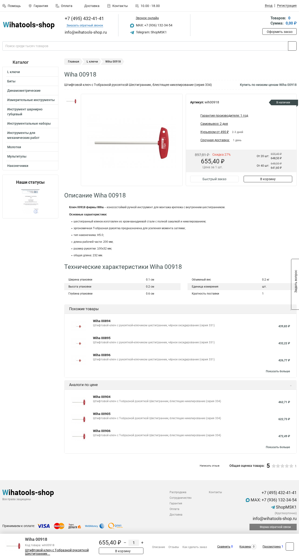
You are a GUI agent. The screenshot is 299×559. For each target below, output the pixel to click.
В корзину (268, 179)
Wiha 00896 (101, 355)
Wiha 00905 (101, 414)
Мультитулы (16, 156)
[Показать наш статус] (30, 201)
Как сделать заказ (194, 547)
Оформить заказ (279, 32)
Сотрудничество (181, 497)
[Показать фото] (71, 101)
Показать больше (278, 371)
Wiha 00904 (101, 397)
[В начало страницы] (290, 546)
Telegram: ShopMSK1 (151, 32)
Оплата (66, 6)
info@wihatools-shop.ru (274, 518)
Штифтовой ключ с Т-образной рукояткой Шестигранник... (57, 551)
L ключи (13, 72)
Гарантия (41, 6)
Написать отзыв (209, 465)
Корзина (245, 546)
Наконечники (17, 166)
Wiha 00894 (101, 321)
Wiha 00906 (101, 431)
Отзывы (173, 547)
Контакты (120, 6)
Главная (73, 61)
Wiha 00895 (101, 338)
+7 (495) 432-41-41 (84, 18)
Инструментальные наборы (29, 123)
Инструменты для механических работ (23, 135)
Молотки (14, 147)
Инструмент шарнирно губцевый (25, 111)
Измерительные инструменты (31, 100)
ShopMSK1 (286, 507)
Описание (158, 547)
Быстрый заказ (214, 179)
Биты (11, 81)
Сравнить (223, 546)
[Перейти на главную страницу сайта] (28, 25)
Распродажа (178, 492)
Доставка (92, 6)
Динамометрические (24, 90)
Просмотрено (272, 546)
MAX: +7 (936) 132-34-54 (153, 25)
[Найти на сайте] (292, 46)
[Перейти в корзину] (265, 21)
